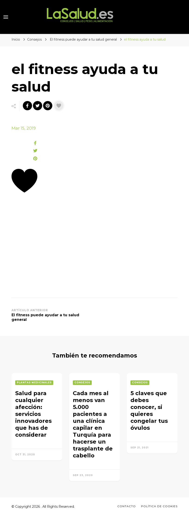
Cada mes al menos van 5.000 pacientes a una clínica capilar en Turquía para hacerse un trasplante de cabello (93, 424)
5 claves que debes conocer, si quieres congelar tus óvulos (149, 410)
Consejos (34, 39)
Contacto (126, 506)
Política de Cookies (159, 506)
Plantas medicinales (34, 382)
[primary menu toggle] (5, 17)
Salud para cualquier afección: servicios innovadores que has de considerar (33, 414)
